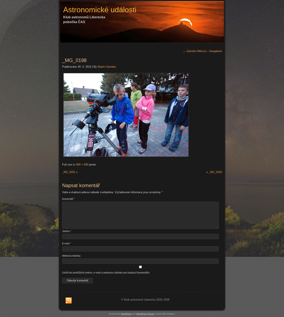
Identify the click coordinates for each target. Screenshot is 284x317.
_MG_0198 (74, 60)
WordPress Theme (145, 314)
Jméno (67, 231)
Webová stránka (71, 255)
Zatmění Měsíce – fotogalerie (202, 51)
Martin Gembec (107, 66)
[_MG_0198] (126, 157)
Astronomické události (99, 9)
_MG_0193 (215, 172)
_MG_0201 (68, 172)
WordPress (126, 314)
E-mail (66, 243)
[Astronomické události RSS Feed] (68, 300)
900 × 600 (82, 164)
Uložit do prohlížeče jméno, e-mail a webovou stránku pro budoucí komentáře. (106, 272)
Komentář (68, 199)
